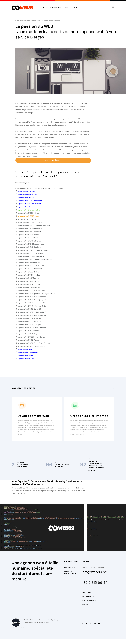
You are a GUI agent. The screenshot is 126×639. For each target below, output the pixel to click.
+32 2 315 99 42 (94, 582)
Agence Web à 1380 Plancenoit (30, 269)
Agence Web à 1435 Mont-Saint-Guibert (33, 303)
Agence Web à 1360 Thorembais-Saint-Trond (35, 259)
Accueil (46, 7)
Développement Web (33, 416)
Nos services (56, 7)
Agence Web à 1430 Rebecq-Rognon (32, 300)
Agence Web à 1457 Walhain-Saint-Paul (33, 312)
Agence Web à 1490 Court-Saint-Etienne (34, 343)
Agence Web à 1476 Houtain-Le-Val (31, 337)
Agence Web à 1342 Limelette (29, 247)
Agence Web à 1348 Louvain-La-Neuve (33, 250)
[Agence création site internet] (91, 624)
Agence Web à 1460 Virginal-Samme (32, 315)
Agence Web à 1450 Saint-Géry (30, 309)
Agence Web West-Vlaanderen (30, 207)
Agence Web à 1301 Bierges (28, 216)
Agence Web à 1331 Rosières (29, 235)
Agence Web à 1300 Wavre (28, 213)
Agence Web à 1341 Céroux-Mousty (31, 244)
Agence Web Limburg (26, 197)
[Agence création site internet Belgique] (95, 624)
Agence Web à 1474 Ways (28, 334)
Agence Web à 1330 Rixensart (29, 231)
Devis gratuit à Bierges (53, 160)
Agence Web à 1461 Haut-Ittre (29, 318)
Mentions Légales (70, 567)
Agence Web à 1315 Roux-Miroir (30, 222)
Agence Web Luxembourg (28, 352)
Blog (66, 7)
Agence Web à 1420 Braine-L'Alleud (31, 290)
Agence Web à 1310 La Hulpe (29, 219)
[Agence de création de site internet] (99, 624)
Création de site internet (89, 416)
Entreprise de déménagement (21, 628)
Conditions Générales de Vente (70, 572)
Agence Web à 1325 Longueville (30, 228)
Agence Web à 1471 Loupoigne (29, 324)
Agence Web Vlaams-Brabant (29, 204)
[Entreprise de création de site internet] (82, 624)
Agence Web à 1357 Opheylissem (31, 256)
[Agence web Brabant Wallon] (87, 624)
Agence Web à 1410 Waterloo (29, 287)
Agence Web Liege (25, 349)
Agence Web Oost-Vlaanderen (30, 200)
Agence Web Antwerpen (27, 194)
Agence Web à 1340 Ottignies (29, 241)
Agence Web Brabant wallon (29, 210)
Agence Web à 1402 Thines (28, 281)
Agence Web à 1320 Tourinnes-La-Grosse (34, 225)
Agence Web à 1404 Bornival (29, 284)
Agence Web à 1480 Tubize (28, 340)
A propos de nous (88, 596)
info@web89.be (94, 572)
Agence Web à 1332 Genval (28, 238)
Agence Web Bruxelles (26, 191)
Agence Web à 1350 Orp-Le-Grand (31, 253)
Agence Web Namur (25, 355)
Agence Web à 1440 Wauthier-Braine (32, 306)
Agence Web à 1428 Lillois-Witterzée (32, 297)
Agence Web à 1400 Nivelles (29, 275)
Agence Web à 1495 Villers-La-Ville (31, 346)
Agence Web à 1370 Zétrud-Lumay (31, 266)
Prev (108, 389)
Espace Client (86, 592)
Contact (75, 7)
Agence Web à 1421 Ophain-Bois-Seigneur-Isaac (36, 293)
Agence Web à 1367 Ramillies (29, 262)
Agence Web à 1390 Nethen (28, 272)
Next (113, 389)
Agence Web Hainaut (26, 358)
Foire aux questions (89, 601)
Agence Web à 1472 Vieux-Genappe (32, 328)
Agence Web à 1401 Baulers (28, 278)
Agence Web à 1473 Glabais (28, 331)
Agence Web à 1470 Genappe (29, 321)
